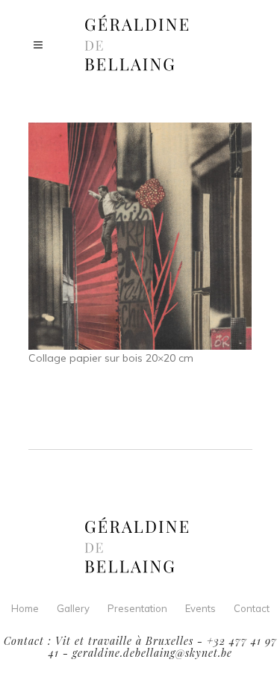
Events (200, 608)
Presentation (137, 608)
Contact (252, 608)
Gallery (73, 608)
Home (25, 608)
